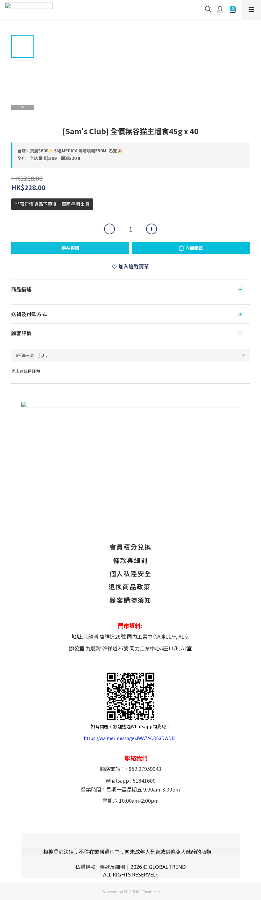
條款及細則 (112, 866)
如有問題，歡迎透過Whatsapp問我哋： (130, 726)
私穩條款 (85, 866)
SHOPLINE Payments (141, 891)
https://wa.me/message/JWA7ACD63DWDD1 (130, 738)
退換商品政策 (130, 586)
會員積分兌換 (130, 546)
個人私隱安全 (130, 573)
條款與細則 (130, 560)
